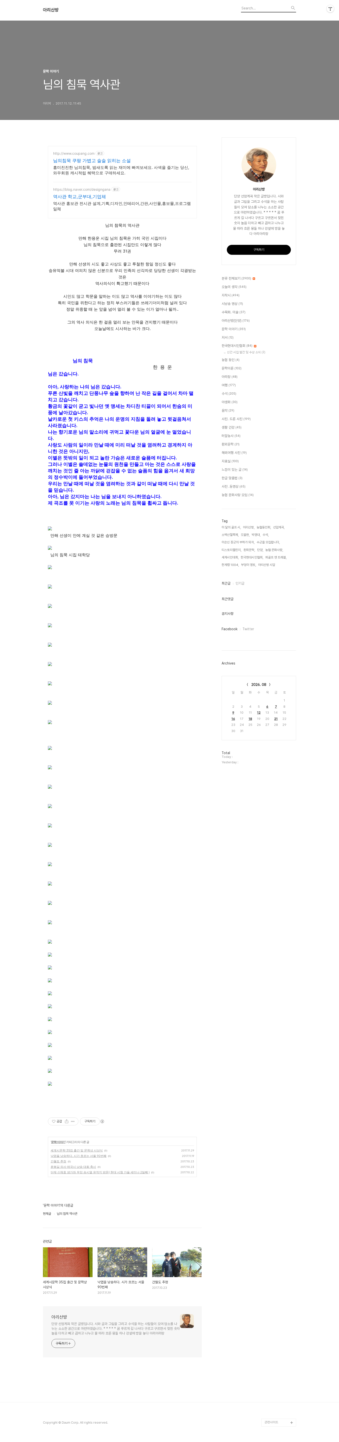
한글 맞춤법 (232, 478)
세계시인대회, (230, 557)
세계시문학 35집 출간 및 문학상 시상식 (77, 1150)
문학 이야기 (58, 1142)
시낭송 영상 (232, 304)
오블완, (245, 535)
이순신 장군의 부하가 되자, (238, 542)
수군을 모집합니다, (268, 542)
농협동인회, (264, 527)
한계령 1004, (230, 565)
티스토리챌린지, (231, 550)
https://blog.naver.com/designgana (81, 189)
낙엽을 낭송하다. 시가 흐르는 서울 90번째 (78, 1156)
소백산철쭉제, (230, 535)
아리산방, (249, 527)
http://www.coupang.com (74, 153)
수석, (266, 535)
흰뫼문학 (230, 444)
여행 (229, 385)
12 (259, 712)
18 (250, 719)
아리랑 (229, 377)
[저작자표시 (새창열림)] (102, 1121)
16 (233, 719)
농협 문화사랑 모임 (238, 495)
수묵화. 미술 (233, 312)
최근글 (226, 583)
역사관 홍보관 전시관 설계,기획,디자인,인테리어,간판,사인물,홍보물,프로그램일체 (122, 206)
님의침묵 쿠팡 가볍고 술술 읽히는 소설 (92, 160)
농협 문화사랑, (274, 550)
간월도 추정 (58, 1161)
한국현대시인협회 (237, 346)
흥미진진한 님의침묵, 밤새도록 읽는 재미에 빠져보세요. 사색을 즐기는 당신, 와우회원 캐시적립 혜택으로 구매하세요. (121, 170)
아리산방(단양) (236, 321)
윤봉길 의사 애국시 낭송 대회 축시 (73, 1167)
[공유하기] (67, 1121)
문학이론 (231, 368)
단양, (260, 550)
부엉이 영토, (248, 565)
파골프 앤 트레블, (276, 557)
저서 (228, 337)
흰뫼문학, (249, 550)
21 (276, 719)
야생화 (229, 402)
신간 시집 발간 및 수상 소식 (246, 352)
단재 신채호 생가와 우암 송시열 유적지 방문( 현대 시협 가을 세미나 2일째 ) (100, 1172)
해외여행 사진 (234, 453)
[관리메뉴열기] (330, 8)
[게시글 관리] (73, 1121)
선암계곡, (279, 527)
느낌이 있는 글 (235, 470)
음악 (228, 410)
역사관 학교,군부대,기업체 (79, 196)
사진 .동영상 (233, 486)
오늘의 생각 (234, 287)
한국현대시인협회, (252, 557)
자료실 (230, 461)
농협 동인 (230, 360)
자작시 (230, 295)
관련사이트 (271, 1422)
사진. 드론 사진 (236, 419)
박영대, (256, 535)
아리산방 (51, 9)
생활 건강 (231, 427)
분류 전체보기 (236, 278)
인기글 (240, 583)
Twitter (248, 629)
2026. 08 (258, 684)
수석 (229, 394)
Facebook (229, 629)
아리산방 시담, (267, 565)
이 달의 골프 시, (231, 527)
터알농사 (231, 436)
